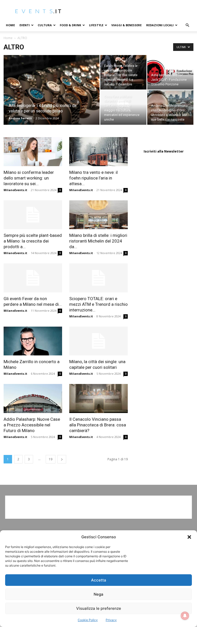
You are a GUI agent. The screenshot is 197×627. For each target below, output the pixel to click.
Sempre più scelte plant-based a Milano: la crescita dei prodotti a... (33, 241)
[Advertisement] (98, 507)
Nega (98, 594)
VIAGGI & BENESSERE (126, 25)
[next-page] (61, 459)
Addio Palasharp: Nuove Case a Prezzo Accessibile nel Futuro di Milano (32, 425)
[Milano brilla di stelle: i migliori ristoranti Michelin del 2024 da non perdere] (98, 214)
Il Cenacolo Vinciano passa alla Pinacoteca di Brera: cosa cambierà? (97, 425)
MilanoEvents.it (15, 190)
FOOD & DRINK (70, 25)
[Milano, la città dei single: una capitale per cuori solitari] (98, 341)
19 (50, 459)
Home (10, 25)
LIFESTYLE (96, 25)
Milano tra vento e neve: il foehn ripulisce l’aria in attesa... (93, 178)
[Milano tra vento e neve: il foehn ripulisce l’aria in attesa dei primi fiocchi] (98, 151)
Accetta (98, 580)
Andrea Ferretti (20, 118)
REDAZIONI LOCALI (160, 25)
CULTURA (45, 25)
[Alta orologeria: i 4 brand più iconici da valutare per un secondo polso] (52, 96)
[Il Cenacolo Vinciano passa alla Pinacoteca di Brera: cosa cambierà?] (98, 398)
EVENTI (24, 25)
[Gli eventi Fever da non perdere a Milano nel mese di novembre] (33, 277)
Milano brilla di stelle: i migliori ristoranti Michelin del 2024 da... (98, 241)
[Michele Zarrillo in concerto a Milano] (33, 341)
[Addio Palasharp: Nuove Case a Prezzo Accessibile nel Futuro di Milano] (33, 398)
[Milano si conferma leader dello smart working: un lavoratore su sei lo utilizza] (33, 151)
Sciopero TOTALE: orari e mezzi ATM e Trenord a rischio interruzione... (98, 304)
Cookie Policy (88, 620)
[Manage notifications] (185, 616)
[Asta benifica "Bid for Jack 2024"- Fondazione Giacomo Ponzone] (170, 72)
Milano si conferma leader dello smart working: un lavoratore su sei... (29, 178)
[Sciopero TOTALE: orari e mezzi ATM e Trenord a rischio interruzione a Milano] (98, 277)
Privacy (111, 620)
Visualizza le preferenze (98, 608)
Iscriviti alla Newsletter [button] (164, 151)
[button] (189, 537)
